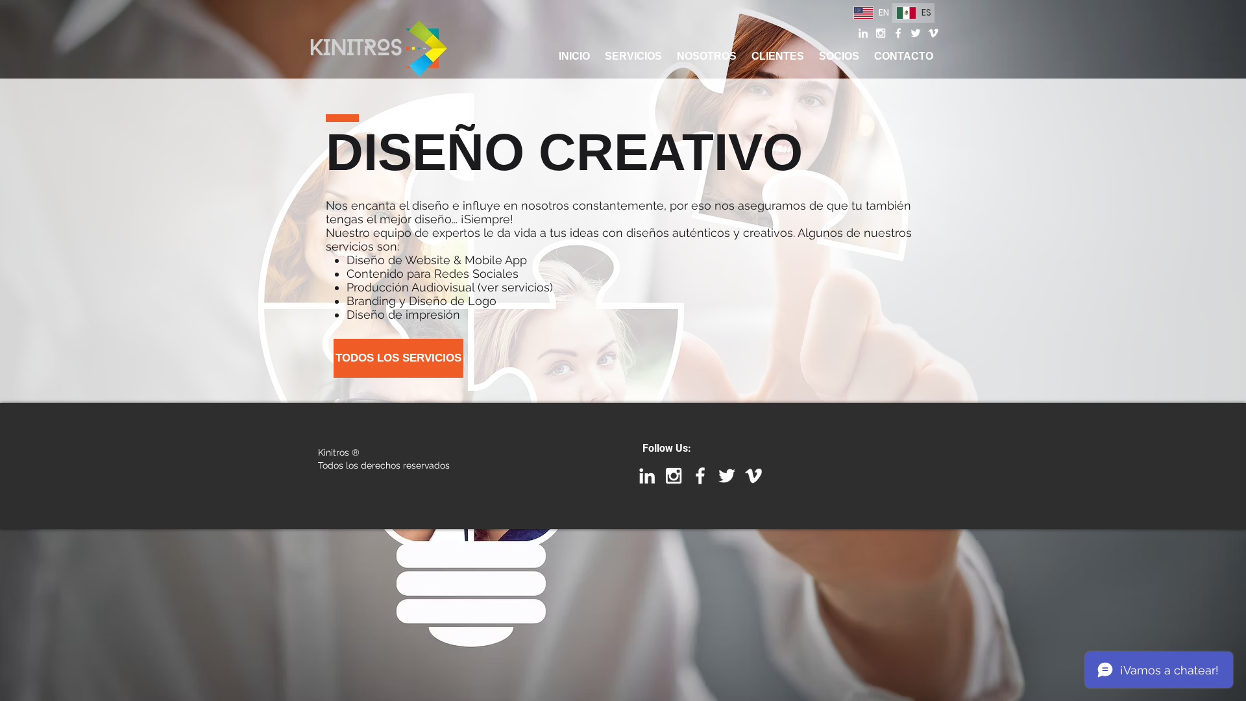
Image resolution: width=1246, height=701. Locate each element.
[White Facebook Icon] (898, 33)
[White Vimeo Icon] (933, 33)
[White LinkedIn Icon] (863, 33)
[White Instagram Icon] (880, 33)
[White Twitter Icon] (915, 33)
